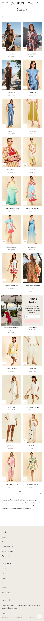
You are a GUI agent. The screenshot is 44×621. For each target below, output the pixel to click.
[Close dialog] (41, 296)
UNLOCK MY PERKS (32, 321)
